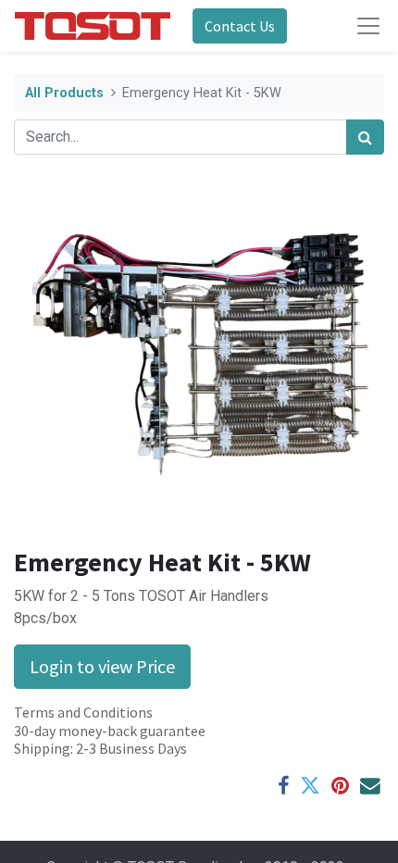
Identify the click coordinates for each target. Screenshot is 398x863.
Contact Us (240, 26)
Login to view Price (102, 666)
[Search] (365, 137)
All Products (64, 93)
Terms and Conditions (83, 712)
